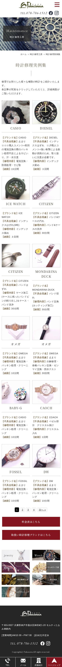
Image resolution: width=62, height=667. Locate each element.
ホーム (24, 54)
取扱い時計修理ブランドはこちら (31, 535)
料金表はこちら (31, 521)
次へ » (42, 509)
